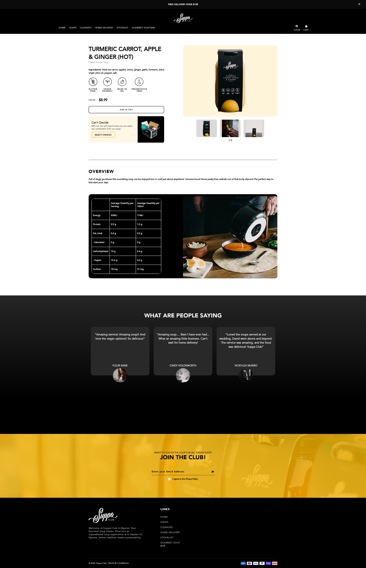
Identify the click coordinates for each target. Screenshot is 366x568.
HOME (62, 27)
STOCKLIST (122, 27)
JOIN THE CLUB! (183, 457)
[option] (230, 81)
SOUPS (72, 27)
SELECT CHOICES (103, 135)
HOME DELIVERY (104, 27)
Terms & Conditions (118, 563)
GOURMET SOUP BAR (143, 27)
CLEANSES (86, 27)
